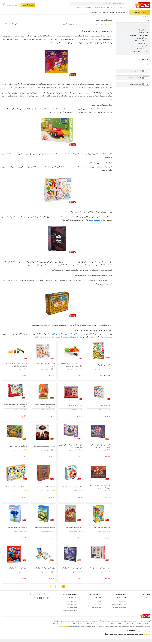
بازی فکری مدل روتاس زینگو (18, 568)
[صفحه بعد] (50, 586)
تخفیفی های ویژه (121, 12)
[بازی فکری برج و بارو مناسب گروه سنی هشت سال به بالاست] (15, 513)
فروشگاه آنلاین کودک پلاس (66, 334)
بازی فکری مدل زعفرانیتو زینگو (45, 487)
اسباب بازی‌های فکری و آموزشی (31, 93)
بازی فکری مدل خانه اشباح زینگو (72, 568)
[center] (123, 3)
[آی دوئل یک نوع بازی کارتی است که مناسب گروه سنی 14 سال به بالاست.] (71, 392)
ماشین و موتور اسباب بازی (69, 610)
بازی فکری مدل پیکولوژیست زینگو (16, 487)
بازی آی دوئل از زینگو (75, 406)
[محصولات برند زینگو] (76, 616)
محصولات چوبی (94, 220)
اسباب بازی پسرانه (108, 12)
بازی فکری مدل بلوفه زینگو (74, 527)
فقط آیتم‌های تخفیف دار (134, 78)
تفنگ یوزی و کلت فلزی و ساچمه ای (103, 7)
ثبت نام (147, 598)
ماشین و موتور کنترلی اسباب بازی (85, 7)
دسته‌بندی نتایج (144, 25)
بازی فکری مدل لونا (104, 365)
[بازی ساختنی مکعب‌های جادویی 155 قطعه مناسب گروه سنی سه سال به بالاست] (71, 432)
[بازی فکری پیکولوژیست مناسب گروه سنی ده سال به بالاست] (15, 473)
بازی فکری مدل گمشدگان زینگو (45, 568)
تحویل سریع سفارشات (119, 607)
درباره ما (84, 12)
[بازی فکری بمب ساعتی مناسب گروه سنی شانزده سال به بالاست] (43, 432)
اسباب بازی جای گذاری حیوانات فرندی (45, 365)
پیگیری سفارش (121, 594)
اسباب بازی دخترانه (95, 12)
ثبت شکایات (122, 601)
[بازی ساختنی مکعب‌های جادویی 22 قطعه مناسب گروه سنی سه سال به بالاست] (15, 392)
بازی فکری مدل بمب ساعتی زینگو (44, 446)
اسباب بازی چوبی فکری (119, 7)
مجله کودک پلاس (27, 5)
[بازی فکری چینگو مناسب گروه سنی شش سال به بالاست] (98, 554)
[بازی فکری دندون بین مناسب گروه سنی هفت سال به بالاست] (71, 473)
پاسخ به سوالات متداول (119, 604)
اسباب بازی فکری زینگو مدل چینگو (99, 568)
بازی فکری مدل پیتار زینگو (102, 527)
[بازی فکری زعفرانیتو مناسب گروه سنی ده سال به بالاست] (43, 473)
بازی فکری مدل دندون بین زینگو (72, 487)
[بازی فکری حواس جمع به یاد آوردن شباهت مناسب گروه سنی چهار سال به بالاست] (98, 473)
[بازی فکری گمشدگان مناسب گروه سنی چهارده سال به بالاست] (43, 554)
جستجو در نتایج (144, 59)
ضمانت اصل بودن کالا (70, 594)
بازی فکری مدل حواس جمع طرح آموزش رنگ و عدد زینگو (100, 446)
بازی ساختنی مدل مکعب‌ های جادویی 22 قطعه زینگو (15, 405)
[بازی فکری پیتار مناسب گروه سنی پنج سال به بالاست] (98, 513)
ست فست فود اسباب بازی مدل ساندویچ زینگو (45, 405)
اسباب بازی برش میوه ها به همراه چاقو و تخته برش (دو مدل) (16, 365)
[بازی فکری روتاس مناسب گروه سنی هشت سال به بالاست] (15, 554)
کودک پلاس (97, 598)
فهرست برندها (143, 17)
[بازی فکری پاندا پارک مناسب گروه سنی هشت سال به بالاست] (43, 513)
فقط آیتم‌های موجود (135, 71)
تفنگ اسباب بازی (72, 607)
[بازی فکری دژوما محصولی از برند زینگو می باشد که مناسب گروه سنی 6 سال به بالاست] (98, 392)
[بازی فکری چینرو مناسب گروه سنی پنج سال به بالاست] (15, 432)
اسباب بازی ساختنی (81, 154)
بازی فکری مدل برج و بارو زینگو (17, 527)
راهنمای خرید (146, 594)
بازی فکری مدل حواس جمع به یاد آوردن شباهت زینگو (100, 486)
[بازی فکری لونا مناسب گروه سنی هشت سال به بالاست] (98, 351)
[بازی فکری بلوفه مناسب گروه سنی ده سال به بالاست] (71, 513)
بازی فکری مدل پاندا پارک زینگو (45, 527)
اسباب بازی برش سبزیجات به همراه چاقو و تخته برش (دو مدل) (71, 365)
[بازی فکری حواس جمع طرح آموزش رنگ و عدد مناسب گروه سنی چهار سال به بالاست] (98, 432)
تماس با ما (98, 604)
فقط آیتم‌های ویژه (135, 84)
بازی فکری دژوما (105, 406)
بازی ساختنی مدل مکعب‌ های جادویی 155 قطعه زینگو (70, 446)
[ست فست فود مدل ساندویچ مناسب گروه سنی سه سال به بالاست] (43, 392)
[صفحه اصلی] (149, 17)
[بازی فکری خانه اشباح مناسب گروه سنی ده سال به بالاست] (71, 554)
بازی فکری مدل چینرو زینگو (18, 446)
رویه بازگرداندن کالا (95, 594)
